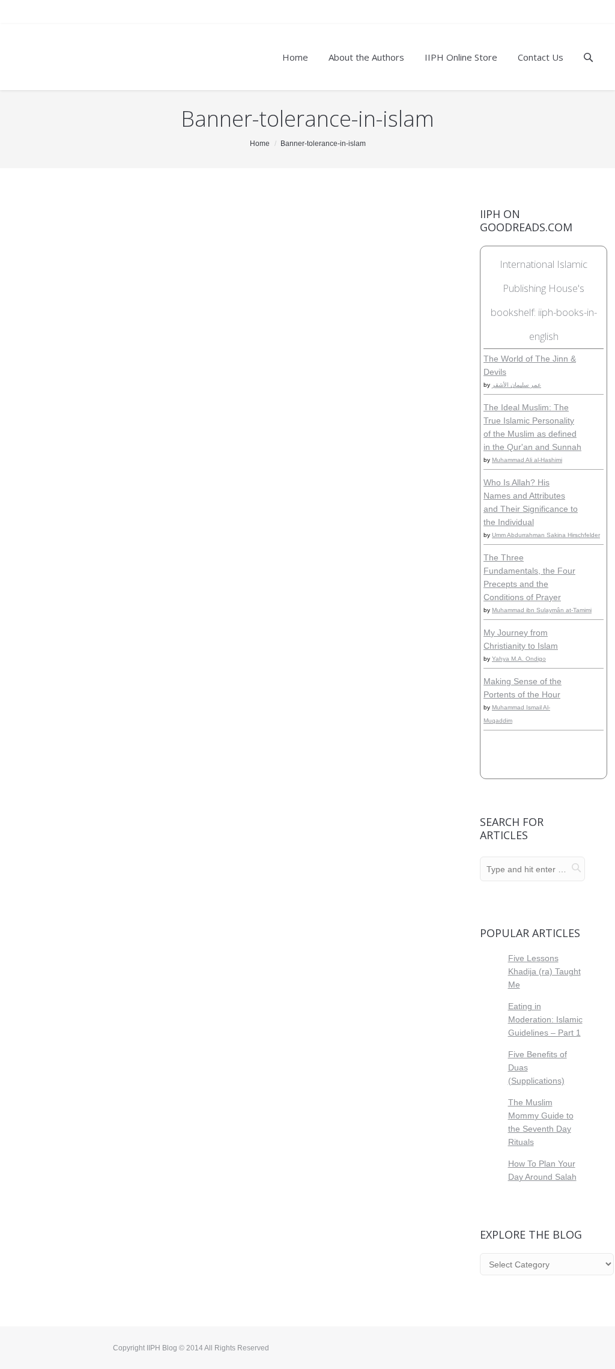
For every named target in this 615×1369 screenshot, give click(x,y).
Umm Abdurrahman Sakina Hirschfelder (546, 535)
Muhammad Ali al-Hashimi (527, 460)
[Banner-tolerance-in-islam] (234, 234)
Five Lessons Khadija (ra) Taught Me (544, 971)
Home (260, 143)
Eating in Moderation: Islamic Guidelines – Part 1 (545, 1019)
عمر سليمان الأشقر (516, 384)
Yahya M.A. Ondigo (519, 658)
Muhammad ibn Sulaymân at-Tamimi (542, 610)
